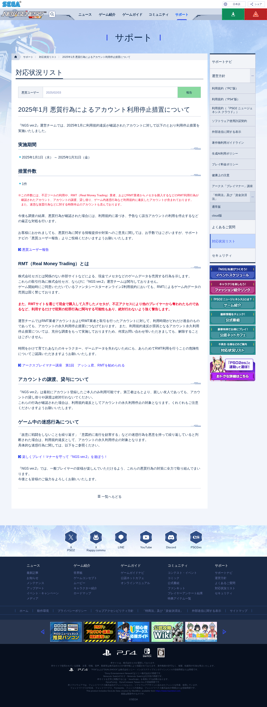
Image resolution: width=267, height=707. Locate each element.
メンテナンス (35, 583)
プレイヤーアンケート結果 (185, 593)
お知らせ (32, 578)
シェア (258, 4)
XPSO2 (71, 549)
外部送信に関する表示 (226, 131)
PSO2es (196, 547)
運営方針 (218, 76)
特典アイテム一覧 (179, 598)
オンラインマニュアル (135, 583)
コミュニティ (159, 14)
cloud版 (217, 215)
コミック (173, 578)
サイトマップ (238, 610)
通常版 (216, 206)
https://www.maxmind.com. (168, 691)
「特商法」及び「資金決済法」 (229, 196)
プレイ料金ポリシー (225, 164)
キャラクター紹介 (85, 588)
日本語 (236, 4)
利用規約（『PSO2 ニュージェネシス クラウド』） (232, 110)
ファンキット (176, 588)
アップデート (35, 588)
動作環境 (43, 610)
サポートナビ (222, 61)
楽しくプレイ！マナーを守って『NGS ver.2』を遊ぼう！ (64, 457)
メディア (32, 598)
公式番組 (173, 583)
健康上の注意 (220, 175)
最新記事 (32, 572)
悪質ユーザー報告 (35, 249)
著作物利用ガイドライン (228, 142)
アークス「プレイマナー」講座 (232, 186)
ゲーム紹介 (107, 14)
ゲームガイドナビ (132, 572)
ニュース (85, 14)
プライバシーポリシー (72, 610)
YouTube (146, 547)
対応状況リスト (48, 57)
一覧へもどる (112, 496)
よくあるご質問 (223, 227)
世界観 (78, 572)
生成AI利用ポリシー (225, 153)
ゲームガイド (132, 14)
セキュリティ (222, 255)
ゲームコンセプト (85, 578)
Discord (171, 547)
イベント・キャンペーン (43, 593)
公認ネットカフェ (132, 578)
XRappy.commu (96, 549)
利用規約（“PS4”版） (226, 99)
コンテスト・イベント (182, 572)
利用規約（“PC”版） (225, 88)
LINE (121, 547)
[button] (45, 632)
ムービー (79, 583)
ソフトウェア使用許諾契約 (229, 121)
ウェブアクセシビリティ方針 (115, 610)
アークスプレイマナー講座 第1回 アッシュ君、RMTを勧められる (73, 365)
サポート (182, 14)
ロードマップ (82, 593)
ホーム (24, 610)
